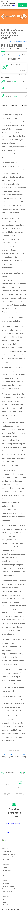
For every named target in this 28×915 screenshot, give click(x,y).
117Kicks (24, 55)
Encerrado (6, 55)
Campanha (4, 105)
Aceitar (22, 5)
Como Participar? (14, 105)
